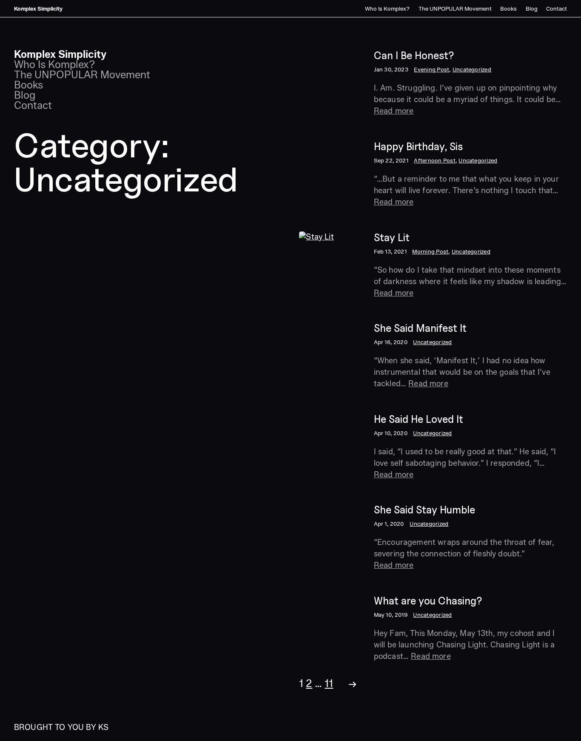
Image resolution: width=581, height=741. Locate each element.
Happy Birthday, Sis (418, 146)
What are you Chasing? (428, 601)
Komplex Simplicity (38, 8)
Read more (393, 111)
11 (329, 683)
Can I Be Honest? (414, 55)
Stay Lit (392, 237)
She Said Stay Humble (424, 510)
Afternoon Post (434, 160)
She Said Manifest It (420, 328)
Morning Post (430, 251)
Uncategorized (472, 69)
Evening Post (431, 69)
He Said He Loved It (418, 419)
